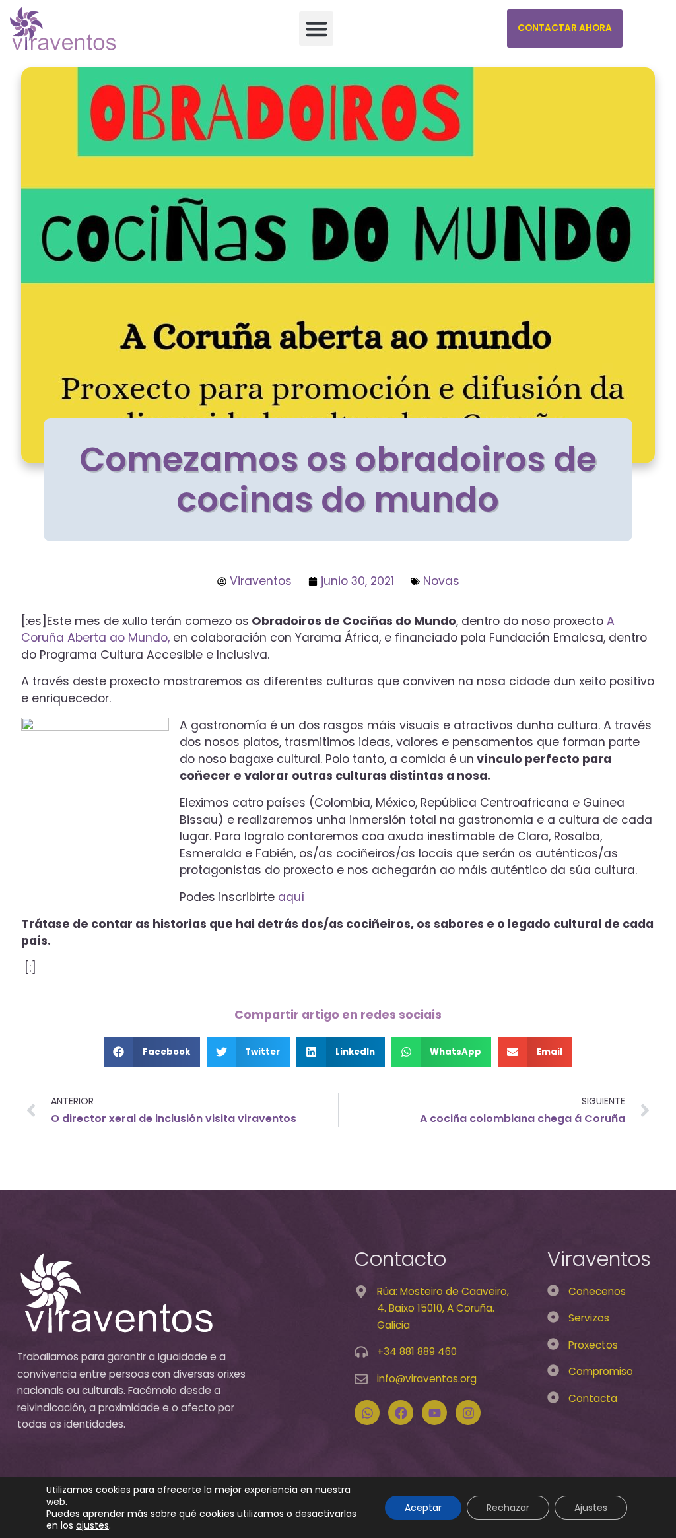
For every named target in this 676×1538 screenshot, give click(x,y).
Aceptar (423, 1507)
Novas (441, 581)
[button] (316, 28)
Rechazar (508, 1507)
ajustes (92, 1525)
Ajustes (590, 1507)
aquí (293, 897)
